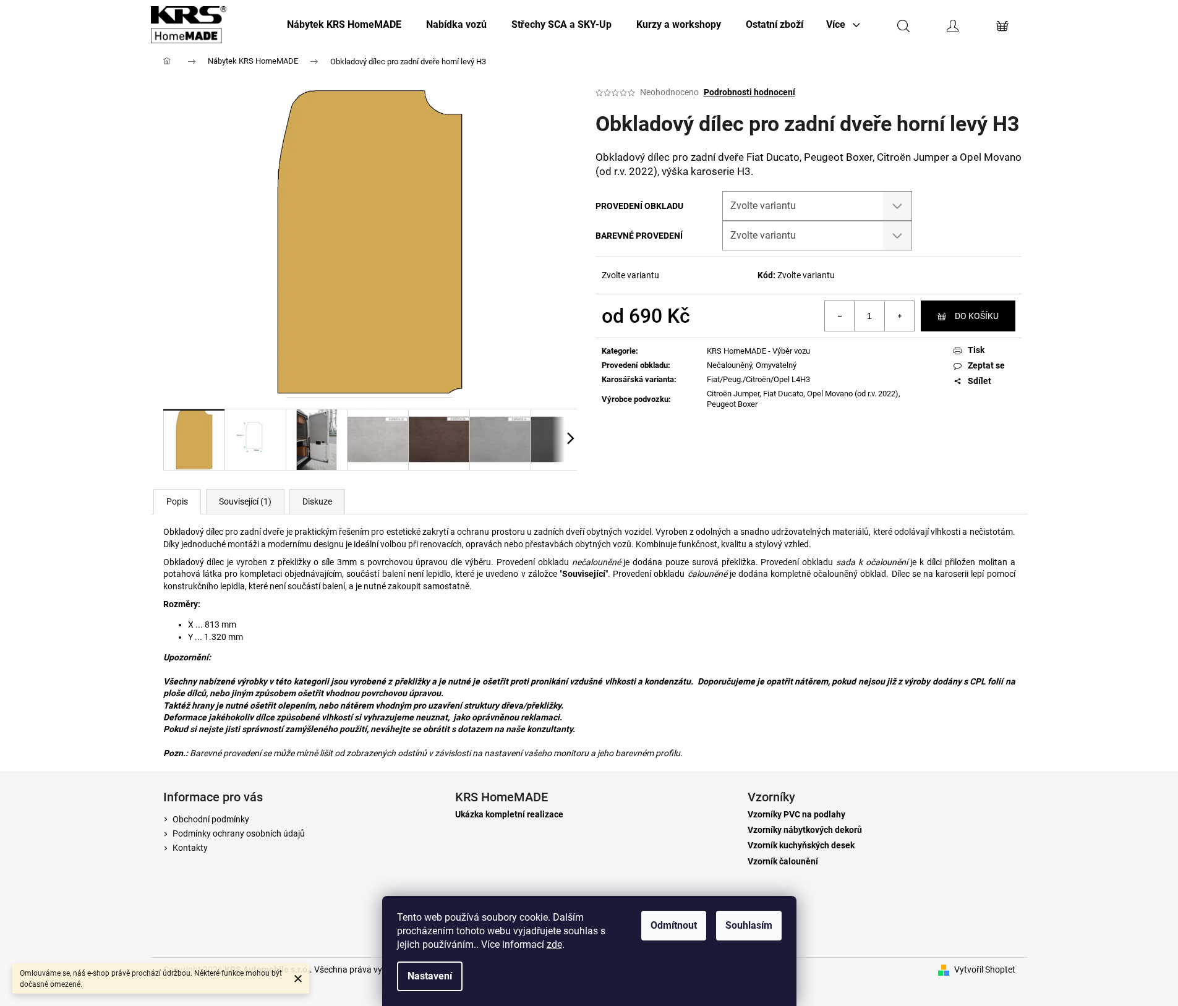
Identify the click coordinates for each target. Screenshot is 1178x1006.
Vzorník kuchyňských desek (801, 845)
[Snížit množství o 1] (840, 316)
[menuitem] (344, 24)
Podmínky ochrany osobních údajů (239, 833)
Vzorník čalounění (783, 861)
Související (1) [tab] (245, 501)
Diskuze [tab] (317, 501)
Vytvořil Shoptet (984, 969)
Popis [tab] (177, 501)
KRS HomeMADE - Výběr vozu (758, 351)
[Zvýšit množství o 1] (899, 316)
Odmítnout (674, 925)
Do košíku (977, 316)
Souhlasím (748, 925)
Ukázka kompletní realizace (509, 814)
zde (554, 944)
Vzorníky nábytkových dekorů (805, 830)
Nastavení (430, 976)
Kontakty (190, 848)
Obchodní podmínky (211, 819)
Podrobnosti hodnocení (749, 92)
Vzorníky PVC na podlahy (796, 814)
